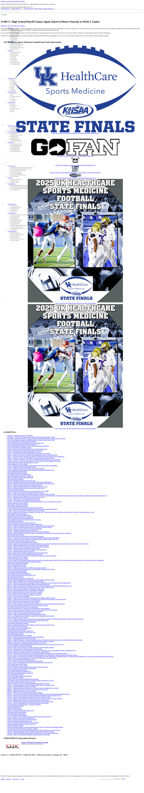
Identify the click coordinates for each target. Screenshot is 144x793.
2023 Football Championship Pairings (17, 571)
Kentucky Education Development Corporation (34, 742)
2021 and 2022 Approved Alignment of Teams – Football (22, 728)
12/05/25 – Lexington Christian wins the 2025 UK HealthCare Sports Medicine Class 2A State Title (33, 459)
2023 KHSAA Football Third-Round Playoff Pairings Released (24, 561)
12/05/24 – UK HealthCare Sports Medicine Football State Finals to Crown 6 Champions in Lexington (34, 501)
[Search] (18, 11)
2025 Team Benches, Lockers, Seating (17, 464)
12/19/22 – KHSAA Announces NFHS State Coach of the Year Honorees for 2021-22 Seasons (32, 610)
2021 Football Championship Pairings (17, 664)
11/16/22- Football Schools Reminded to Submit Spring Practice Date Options (27, 620)
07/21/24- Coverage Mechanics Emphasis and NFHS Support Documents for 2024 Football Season (33, 537)
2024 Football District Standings (15, 534)
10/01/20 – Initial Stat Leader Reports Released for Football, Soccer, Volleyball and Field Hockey (33, 733)
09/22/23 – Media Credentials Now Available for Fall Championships (25, 581)
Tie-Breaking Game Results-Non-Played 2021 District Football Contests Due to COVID (30, 680)
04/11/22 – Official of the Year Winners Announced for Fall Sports (24, 649)
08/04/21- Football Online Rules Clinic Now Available (21, 691)
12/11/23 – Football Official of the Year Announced (20, 551)
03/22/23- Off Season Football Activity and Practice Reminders (24, 601)
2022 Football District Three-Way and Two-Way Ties (21, 632)
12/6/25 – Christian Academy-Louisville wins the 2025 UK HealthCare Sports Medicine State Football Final (35, 456)
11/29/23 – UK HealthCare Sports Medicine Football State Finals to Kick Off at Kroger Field (31, 555)
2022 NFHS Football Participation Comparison (19, 635)
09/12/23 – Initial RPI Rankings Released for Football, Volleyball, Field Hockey (28, 584)
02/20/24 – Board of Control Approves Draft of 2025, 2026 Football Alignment (28, 546)
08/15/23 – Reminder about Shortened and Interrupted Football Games (25, 589)
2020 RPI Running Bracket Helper (16, 713)
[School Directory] (6, 8)
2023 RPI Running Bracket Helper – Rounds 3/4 (20, 578)
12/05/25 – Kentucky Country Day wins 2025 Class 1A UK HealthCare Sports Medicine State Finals (34, 461)
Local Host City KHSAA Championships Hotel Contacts (22, 542)
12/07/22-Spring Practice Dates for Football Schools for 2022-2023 (25, 611)
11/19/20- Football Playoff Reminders (17, 715)
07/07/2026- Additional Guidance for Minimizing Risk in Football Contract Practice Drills (31, 440)
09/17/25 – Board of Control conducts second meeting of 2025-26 (24, 485)
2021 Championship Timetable (15, 674)
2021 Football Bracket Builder (15, 677)
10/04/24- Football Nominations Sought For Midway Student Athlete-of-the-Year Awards (30, 525)
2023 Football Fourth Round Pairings (17, 572)
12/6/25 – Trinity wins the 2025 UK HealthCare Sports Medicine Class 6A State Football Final (32, 455)
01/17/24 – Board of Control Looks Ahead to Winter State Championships (26, 549)
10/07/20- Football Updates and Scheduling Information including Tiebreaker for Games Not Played (33, 730)
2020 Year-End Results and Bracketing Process (19, 721)
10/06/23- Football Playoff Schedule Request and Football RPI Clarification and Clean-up (31, 569)
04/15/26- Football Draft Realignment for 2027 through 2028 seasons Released (28, 446)
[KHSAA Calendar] (16, 8)
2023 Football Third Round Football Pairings (19, 574)
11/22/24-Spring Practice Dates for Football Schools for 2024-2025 (25, 507)
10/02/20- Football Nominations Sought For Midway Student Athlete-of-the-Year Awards (30, 731)
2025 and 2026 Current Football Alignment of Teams (21, 540)
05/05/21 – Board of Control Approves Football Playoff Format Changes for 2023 (28, 697)
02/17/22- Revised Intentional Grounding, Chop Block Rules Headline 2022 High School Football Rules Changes (37, 653)
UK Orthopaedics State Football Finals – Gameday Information (24, 704)
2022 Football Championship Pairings (17, 626)
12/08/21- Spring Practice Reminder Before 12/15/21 (21, 659)
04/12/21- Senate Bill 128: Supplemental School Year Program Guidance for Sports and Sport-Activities (34, 698)
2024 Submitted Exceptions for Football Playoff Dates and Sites (24, 519)
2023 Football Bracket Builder (15, 577)
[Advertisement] (31, 761)
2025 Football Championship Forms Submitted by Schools (22, 462)
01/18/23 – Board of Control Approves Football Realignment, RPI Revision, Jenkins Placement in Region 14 (36, 604)
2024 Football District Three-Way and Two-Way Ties (21, 522)
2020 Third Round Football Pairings (16, 712)
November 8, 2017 (6, 25)
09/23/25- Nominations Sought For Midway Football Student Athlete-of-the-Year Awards (30, 483)
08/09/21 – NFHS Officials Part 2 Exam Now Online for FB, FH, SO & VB (27, 689)
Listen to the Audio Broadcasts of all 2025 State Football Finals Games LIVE (75, 178)
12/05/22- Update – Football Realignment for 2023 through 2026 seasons (26, 614)
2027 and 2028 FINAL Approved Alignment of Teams (21, 441)
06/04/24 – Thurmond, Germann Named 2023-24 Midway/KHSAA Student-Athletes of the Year (32, 539)
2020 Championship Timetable (15, 706)
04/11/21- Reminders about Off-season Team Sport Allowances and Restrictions (28, 700)
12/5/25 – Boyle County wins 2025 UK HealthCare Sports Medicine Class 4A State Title (30, 458)
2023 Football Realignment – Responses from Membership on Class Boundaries (28, 608)
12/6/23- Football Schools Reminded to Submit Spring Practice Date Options (27, 552)
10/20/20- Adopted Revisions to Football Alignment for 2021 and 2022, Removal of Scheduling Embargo (35, 727)
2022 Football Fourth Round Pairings (17, 629)
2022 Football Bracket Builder (15, 634)
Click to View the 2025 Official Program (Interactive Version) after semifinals (75, 303)
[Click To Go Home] (13, 1)
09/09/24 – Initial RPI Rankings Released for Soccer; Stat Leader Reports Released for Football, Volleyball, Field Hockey (39, 533)
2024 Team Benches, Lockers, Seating (17, 503)
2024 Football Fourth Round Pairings (17, 513)
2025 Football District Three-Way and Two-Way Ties (21, 480)
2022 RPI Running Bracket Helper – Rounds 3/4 (20, 631)
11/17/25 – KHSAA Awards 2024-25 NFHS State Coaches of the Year (26, 468)
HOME (3, 779)
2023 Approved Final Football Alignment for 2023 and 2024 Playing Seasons (27, 605)
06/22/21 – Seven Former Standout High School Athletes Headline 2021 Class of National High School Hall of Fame (38, 694)
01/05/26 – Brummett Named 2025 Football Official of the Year (24, 452)
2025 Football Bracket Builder (15, 479)
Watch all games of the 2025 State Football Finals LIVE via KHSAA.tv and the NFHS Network (75, 172)
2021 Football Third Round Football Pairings (19, 671)
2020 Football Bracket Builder (15, 725)
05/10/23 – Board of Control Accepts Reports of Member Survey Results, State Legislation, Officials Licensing (36, 599)
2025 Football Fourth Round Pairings (17, 473)
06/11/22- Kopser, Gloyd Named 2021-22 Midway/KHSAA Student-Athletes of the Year (30, 647)
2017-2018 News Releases (18, 25)
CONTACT (16, 779)
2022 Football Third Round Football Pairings (19, 628)
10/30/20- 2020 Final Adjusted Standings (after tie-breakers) (23, 722)
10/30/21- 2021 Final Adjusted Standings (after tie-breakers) (23, 679)
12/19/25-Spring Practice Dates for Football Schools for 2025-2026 (25, 450)
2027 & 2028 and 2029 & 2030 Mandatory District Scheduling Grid (25, 443)
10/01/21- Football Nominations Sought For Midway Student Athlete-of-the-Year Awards (30, 685)
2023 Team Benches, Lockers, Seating (17, 557)
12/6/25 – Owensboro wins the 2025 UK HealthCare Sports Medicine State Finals (29, 453)
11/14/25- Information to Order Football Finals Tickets (21, 467)
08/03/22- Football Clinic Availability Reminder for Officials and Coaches (26, 643)
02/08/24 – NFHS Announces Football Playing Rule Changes (23, 548)
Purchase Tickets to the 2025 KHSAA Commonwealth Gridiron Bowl (75, 156)
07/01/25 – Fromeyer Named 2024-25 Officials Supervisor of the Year (25, 492)
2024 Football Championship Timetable (17, 504)
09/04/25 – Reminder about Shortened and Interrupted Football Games (25, 488)
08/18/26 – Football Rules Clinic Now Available (20, 435)
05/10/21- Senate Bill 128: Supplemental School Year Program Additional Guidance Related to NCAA (34, 695)
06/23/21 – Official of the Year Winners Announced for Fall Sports (24, 692)
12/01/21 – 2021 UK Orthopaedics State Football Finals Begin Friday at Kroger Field (29, 662)
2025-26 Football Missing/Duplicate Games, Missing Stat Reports (24, 524)
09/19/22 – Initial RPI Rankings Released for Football (21, 638)
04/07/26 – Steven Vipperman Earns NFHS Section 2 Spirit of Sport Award (27, 449)
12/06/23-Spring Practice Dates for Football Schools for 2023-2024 (25, 554)
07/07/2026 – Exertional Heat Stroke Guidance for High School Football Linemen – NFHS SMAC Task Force (36, 438)
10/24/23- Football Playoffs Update (16, 566)
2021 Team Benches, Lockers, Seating (17, 665)
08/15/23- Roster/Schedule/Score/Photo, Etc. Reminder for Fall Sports (25, 590)
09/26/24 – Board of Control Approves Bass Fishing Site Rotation (24, 528)
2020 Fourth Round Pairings (14, 709)
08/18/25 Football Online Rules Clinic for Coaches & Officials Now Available (27, 491)
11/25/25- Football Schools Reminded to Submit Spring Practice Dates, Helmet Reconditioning (32, 465)
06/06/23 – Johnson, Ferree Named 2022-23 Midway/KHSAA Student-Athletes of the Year (31, 598)
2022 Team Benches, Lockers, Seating (17, 617)
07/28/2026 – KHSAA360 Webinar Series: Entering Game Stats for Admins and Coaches (30, 437)
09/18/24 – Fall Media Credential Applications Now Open (22, 530)
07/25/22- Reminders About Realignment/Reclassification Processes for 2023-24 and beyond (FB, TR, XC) (35, 644)
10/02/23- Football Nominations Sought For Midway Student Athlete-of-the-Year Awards (30, 580)
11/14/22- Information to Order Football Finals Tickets (21, 622)
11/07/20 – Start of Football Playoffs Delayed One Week (22, 719)
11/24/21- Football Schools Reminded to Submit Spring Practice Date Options (27, 667)
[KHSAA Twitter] (38, 8)
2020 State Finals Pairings (14, 707)
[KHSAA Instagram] (48, 8)
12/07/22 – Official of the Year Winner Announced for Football (23, 613)
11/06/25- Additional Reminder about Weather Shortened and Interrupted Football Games (30, 470)
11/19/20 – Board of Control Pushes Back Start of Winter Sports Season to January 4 (29, 716)
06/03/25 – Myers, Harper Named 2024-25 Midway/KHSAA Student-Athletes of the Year (31, 494)
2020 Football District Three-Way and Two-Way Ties (21, 724)
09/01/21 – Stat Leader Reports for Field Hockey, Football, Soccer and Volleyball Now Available (32, 688)
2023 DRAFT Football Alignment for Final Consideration (22, 607)
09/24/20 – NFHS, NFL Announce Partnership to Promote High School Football (28, 734)
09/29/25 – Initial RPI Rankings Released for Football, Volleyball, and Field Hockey (29, 482)
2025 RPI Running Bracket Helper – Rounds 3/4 (20, 476)
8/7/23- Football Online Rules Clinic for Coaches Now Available (24, 593)
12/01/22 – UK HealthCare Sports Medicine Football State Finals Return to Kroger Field (30, 616)
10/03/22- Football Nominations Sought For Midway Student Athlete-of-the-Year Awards (30, 625)
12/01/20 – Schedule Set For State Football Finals (20, 710)
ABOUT (8, 779)
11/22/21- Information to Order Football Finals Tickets (21, 668)
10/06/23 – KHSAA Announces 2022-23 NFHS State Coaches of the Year (27, 568)
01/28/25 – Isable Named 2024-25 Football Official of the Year (23, 500)
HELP (22, 779)
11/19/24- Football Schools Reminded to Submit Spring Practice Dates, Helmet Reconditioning (32, 509)
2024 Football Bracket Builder (15, 521)
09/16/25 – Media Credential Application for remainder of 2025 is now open (27, 486)
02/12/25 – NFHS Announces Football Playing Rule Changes (23, 498)
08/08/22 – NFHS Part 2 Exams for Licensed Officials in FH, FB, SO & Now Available (30, 641)
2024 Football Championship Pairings (17, 506)
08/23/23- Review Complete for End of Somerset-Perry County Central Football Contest (30, 587)
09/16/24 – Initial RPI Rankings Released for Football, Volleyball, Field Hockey (28, 531)
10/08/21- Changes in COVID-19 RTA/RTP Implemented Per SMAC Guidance (28, 683)
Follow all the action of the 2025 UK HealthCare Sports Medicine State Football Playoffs (75, 133)
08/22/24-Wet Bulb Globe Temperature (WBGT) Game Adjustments (25, 536)
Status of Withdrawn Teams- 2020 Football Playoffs (21, 718)
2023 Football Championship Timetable (17, 558)
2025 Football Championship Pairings (17, 471)
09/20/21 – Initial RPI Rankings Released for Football (21, 686)
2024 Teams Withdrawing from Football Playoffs (20, 518)
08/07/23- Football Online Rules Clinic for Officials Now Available (25, 592)
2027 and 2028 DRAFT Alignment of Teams (19, 447)
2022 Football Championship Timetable (17, 623)
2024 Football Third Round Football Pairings (19, 515)
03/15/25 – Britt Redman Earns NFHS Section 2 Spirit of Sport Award (25, 497)
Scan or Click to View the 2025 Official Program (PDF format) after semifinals (75, 428)
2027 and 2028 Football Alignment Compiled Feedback (22, 444)
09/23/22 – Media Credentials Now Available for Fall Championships (25, 637)
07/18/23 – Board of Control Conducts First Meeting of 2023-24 (24, 595)
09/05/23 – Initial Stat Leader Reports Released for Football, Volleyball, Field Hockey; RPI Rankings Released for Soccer (39, 586)
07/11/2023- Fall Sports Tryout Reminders (18, 596)
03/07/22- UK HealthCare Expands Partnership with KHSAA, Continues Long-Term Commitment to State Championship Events (41, 650)
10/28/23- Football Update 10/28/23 (16, 564)
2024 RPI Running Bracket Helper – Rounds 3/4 (20, 516)
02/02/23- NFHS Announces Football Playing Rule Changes (23, 602)
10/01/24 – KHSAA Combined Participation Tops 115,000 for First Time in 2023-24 (29, 527)
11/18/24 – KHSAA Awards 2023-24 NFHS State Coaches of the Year (26, 510)
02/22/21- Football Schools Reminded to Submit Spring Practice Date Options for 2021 (30, 701)
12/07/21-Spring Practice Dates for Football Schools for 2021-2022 (25, 661)
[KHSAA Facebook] (28, 8)
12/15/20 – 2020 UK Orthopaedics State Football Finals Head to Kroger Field (27, 703)
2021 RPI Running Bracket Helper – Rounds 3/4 (20, 673)
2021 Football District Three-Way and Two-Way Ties (21, 682)
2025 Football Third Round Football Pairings (19, 474)
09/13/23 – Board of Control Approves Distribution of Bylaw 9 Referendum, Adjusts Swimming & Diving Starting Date (39, 583)
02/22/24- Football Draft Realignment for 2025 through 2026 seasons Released (28, 545)
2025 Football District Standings (15, 489)
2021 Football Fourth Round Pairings (17, 670)
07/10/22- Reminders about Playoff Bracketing (19, 646)
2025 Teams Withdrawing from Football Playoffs (20, 477)
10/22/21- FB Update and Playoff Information (19, 676)
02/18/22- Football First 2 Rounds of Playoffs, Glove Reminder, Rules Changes (28, 652)
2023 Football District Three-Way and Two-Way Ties (21, 575)
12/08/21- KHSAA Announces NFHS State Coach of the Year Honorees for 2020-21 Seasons (32, 658)
